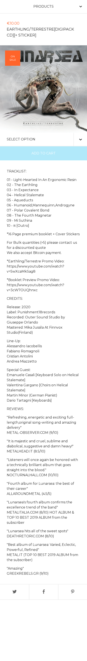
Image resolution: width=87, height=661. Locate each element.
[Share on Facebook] (43, 591)
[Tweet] (14, 591)
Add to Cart (43, 153)
